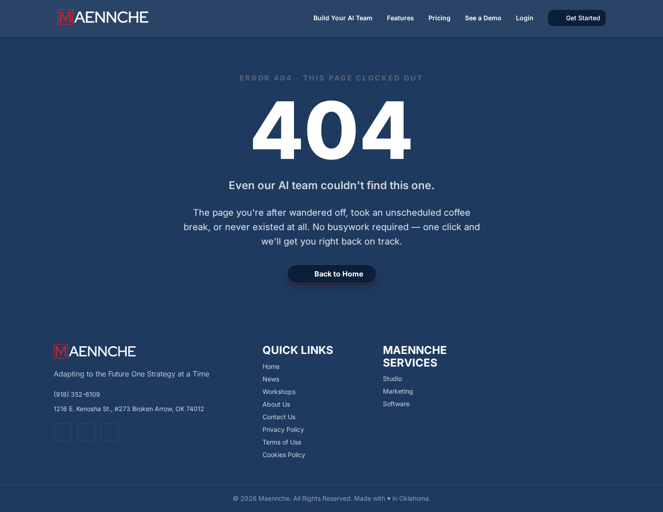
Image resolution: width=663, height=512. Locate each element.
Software (396, 404)
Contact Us (278, 417)
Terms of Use (281, 442)
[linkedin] (110, 432)
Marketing (398, 391)
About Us (276, 404)
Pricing (439, 18)
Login (525, 18)
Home (271, 366)
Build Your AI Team (343, 18)
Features (400, 18)
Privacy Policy (283, 429)
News (270, 379)
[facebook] (63, 432)
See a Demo (483, 18)
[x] (86, 432)
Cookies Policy (283, 454)
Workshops (278, 391)
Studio (392, 378)
